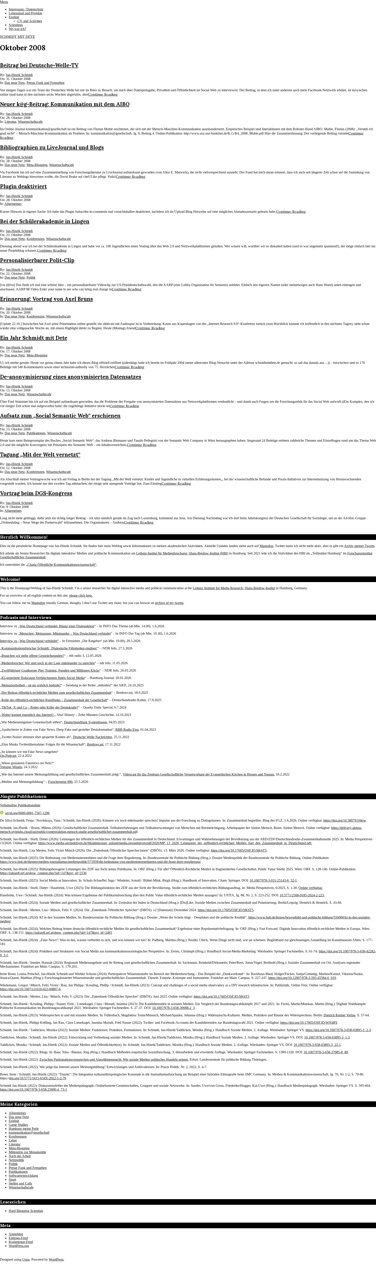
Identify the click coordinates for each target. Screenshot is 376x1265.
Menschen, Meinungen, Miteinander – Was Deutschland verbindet (65, 633)
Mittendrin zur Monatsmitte (27, 1152)
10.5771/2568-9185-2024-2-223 (302, 895)
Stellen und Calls (20, 1183)
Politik (31, 277)
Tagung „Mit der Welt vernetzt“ (40, 454)
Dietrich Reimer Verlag (339, 1015)
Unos (26, 1259)
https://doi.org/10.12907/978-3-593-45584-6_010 (302, 978)
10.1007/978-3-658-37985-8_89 (326, 1052)
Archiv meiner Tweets (359, 546)
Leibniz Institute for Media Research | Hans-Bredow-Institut (234, 588)
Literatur (10, 121)
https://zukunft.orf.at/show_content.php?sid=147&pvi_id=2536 (43, 873)
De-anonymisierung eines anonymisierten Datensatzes (70, 376)
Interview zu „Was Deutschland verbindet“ (29, 641)
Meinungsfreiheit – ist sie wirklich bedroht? (31, 685)
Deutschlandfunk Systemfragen (85, 722)
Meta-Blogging (37, 165)
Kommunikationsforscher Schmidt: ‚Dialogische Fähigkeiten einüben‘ (49, 648)
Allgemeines (13, 204)
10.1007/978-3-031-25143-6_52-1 (273, 880)
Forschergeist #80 (60, 782)
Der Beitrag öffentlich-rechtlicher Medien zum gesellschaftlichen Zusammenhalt (56, 692)
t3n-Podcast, (8, 755)
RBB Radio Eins (127, 729)
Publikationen (36, 433)
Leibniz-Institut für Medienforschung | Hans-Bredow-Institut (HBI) (182, 553)
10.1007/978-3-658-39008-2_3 (173, 1008)
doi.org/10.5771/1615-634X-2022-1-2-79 (37, 1078)
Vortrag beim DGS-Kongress (36, 493)
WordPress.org (19, 1246)
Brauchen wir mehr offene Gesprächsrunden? (33, 655)
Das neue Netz (15, 83)
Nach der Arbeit (20, 1156)
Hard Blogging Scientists (26, 1211)
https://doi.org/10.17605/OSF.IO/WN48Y (308, 1022)
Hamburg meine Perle (24, 1128)
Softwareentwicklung (23, 1175)
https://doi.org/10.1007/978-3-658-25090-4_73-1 (33, 1089)
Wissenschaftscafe (30, 121)
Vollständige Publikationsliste (20, 805)
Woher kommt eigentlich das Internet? (28, 715)
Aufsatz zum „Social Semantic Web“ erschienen (60, 415)
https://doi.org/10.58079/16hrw (344, 820)
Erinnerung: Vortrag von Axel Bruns (46, 299)
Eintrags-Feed (18, 1238)
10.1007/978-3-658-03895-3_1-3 (327, 1037)
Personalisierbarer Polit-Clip (37, 260)
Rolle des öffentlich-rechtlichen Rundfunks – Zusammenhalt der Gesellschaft (54, 700)
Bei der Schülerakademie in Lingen (44, 221)
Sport (12, 1179)
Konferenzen (35, 239)
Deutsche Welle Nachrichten (92, 737)
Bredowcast (95, 744)
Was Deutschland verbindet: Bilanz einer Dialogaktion (57, 626)
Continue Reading (103, 94)
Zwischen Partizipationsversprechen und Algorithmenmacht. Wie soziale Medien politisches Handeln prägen (113, 1059)
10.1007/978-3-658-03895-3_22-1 (317, 1045)
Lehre (13, 1140)
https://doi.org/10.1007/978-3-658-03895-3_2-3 (338, 1030)
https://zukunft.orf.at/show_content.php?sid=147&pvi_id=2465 (68, 932)
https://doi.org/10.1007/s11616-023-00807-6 (30, 989)
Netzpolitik (16, 1160)
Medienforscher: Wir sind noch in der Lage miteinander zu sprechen (48, 663)
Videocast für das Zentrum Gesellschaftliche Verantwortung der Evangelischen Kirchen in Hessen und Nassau (198, 774)
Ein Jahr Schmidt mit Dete (33, 338)
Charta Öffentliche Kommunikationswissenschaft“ (61, 564)
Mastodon (266, 546)
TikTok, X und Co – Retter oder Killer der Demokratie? (40, 707)
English (14, 1121)
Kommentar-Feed (21, 1242)
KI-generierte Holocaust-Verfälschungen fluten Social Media (43, 678)
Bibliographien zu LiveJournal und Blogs (52, 147)
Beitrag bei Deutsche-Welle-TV (39, 65)
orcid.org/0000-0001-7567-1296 (27, 813)
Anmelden (16, 1234)
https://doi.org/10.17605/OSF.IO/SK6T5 (239, 850)
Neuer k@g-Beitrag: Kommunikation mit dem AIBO (64, 104)
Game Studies (18, 1125)
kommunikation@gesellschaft (29, 1132)
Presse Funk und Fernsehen (45, 83)
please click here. (81, 595)
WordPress (56, 1259)
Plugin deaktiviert (23, 186)
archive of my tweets (169, 603)
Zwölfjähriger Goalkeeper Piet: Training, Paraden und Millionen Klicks (50, 670)
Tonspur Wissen (11, 767)
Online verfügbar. (311, 888)
